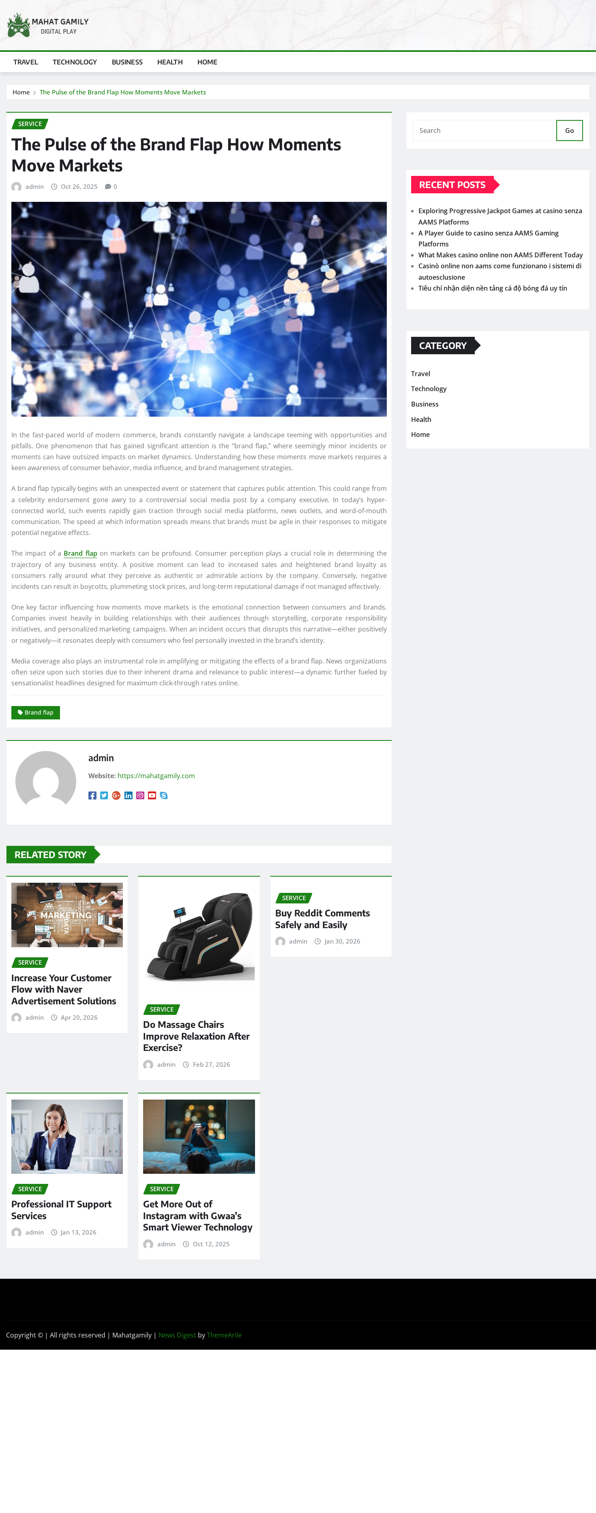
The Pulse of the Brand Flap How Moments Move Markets (123, 92)
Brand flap (80, 553)
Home (207, 62)
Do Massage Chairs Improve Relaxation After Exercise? (196, 1036)
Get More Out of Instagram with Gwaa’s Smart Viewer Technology (198, 1215)
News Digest (177, 1335)
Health (170, 62)
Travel (25, 62)
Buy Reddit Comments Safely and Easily (322, 918)
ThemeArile (224, 1335)
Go (569, 130)
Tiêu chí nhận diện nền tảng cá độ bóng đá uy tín (492, 288)
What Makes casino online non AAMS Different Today (500, 254)
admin (35, 186)
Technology (75, 62)
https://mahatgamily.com (156, 775)
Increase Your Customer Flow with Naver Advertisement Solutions (63, 989)
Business (127, 62)
